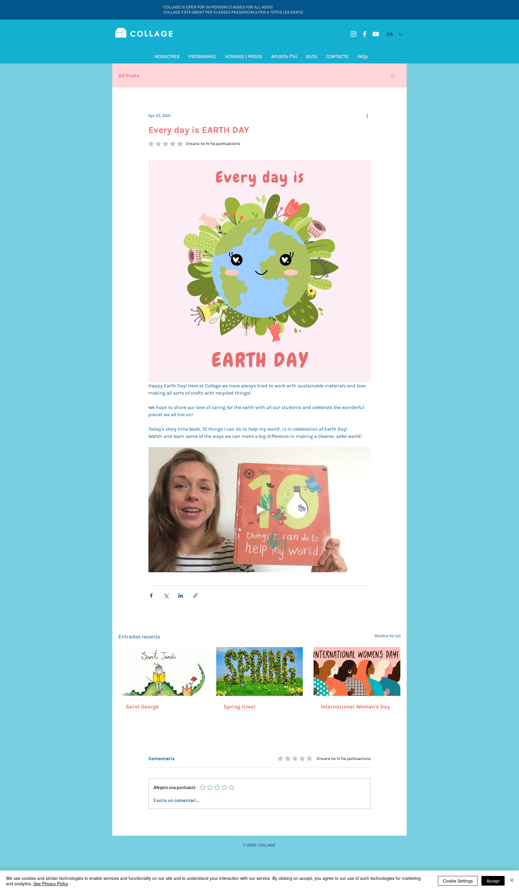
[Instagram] (353, 34)
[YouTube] (376, 34)
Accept (493, 881)
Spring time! (239, 706)
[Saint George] (162, 671)
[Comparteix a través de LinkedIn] (181, 595)
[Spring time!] (259, 671)
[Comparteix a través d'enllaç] (195, 595)
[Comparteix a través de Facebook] (151, 595)
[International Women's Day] (357, 671)
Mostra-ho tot (388, 635)
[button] (167, 56)
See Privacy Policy (50, 883)
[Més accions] (367, 115)
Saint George (142, 706)
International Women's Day (355, 706)
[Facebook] (365, 34)
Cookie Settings (458, 881)
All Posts (128, 75)
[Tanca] (511, 880)
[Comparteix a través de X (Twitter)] (166, 595)
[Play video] (259, 509)
